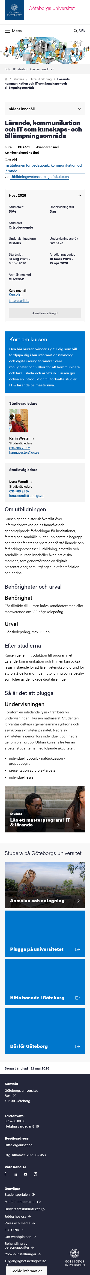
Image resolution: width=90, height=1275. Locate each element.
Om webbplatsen (18, 1236)
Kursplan (16, 294)
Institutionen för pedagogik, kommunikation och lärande (44, 167)
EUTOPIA (12, 1229)
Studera (18, 78)
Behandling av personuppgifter (17, 1245)
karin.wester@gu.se (24, 452)
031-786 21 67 (19, 491)
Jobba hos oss (16, 1216)
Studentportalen (20, 1194)
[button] (34, 31)
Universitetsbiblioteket (25, 1208)
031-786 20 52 (19, 448)
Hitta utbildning (41, 78)
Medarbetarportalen (23, 1201)
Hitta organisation (19, 1144)
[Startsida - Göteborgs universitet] (74, 1257)
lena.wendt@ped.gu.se (26, 495)
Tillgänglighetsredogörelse (25, 1260)
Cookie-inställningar (21, 1253)
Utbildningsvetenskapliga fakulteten (39, 176)
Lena (19, 481)
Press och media (18, 1222)
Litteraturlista (19, 300)
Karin (20, 438)
